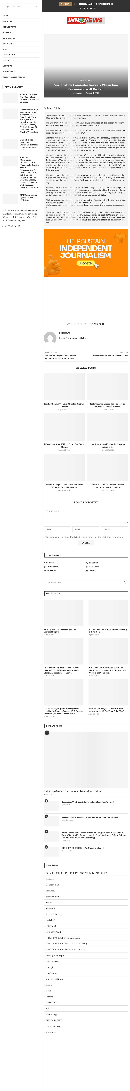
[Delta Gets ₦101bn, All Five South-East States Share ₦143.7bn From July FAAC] (64, 427)
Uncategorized (53, 1026)
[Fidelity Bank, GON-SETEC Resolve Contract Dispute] (64, 386)
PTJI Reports (9, 71)
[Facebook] (2, 226)
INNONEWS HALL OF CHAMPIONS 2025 (65, 949)
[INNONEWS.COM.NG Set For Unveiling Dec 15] (51, 852)
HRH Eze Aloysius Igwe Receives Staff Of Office (29, 197)
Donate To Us (9, 27)
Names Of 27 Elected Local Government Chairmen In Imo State (90, 817)
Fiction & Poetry (54, 914)
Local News (9, 55)
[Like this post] (87, 324)
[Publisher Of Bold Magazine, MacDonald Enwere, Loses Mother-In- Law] (10, 144)
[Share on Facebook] (90, 324)
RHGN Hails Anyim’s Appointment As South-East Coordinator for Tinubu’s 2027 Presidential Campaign (107, 670)
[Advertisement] (86, 298)
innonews (78, 93)
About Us (7, 66)
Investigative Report (14, 77)
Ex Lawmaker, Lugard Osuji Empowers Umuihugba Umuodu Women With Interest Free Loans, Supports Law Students (63, 711)
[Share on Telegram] (100, 324)
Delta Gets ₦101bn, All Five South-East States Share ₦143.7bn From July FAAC (106, 710)
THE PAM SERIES (54, 1020)
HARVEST (50, 920)
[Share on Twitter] (92, 324)
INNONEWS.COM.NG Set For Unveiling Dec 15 (83, 848)
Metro (49, 985)
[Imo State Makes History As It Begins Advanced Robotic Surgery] (107, 427)
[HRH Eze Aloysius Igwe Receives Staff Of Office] (10, 199)
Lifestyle (50, 967)
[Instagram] (9, 226)
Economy (50, 890)
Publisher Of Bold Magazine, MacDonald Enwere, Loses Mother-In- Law (29, 145)
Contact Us (8, 60)
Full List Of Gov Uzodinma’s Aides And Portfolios (72, 791)
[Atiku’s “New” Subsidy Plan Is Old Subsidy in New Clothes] (108, 613)
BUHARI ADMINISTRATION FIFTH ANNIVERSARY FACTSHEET (76, 873)
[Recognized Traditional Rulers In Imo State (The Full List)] (51, 806)
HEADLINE (7, 21)
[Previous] (74, 4)
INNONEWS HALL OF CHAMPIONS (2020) (66, 943)
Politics (7, 32)
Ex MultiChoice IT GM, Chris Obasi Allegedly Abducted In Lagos (29, 98)
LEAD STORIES (9, 38)
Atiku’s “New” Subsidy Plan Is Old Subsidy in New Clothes (107, 630)
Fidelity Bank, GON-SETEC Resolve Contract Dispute (103, 4)
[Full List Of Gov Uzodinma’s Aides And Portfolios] (86, 760)
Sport (6, 49)
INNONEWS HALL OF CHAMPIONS (63, 938)
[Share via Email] (103, 324)
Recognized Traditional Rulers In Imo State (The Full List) (88, 802)
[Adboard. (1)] (86, 230)
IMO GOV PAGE (53, 932)
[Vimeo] (19, 226)
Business (50, 879)
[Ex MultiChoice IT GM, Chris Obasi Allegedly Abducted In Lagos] (10, 98)
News (48, 990)
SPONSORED (52, 1002)
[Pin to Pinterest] (95, 324)
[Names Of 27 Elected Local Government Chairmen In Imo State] (51, 821)
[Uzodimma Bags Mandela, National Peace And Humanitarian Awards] (64, 467)
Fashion (49, 902)
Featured (50, 908)
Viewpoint (8, 44)
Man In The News (54, 979)
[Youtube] (15, 226)
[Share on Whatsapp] (97, 324)
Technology (51, 1014)
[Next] (77, 4)
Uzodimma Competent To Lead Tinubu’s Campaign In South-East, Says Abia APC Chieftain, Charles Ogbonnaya (62, 670)
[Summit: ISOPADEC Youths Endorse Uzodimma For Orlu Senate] (107, 467)
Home (5, 16)
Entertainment (53, 896)
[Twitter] (6, 226)
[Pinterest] (12, 226)
